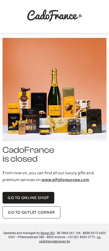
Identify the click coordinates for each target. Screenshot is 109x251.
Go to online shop (28, 197)
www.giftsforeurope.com (65, 179)
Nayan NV (48, 233)
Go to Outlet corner (31, 212)
